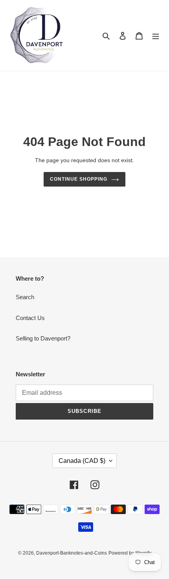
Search (25, 297)
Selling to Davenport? (43, 338)
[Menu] (155, 35)
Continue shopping (78, 179)
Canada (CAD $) (82, 460)
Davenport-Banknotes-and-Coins (71, 553)
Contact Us (30, 317)
